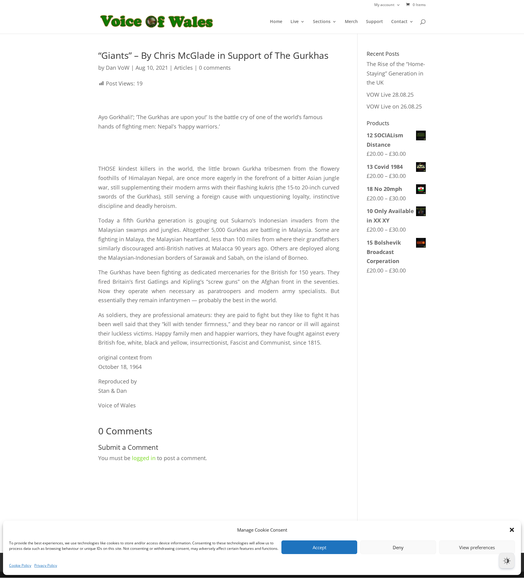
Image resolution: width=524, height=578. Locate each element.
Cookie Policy (20, 565)
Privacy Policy (45, 565)
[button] (512, 530)
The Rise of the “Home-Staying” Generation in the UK (396, 73)
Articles (183, 67)
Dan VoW (117, 67)
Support (374, 21)
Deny (398, 547)
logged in (144, 458)
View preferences (477, 547)
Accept (319, 547)
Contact (399, 21)
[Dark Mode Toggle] (507, 561)
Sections (322, 21)
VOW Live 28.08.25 (390, 94)
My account (384, 5)
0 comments (215, 67)
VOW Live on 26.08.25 (394, 106)
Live (295, 21)
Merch (351, 21)
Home (276, 21)
